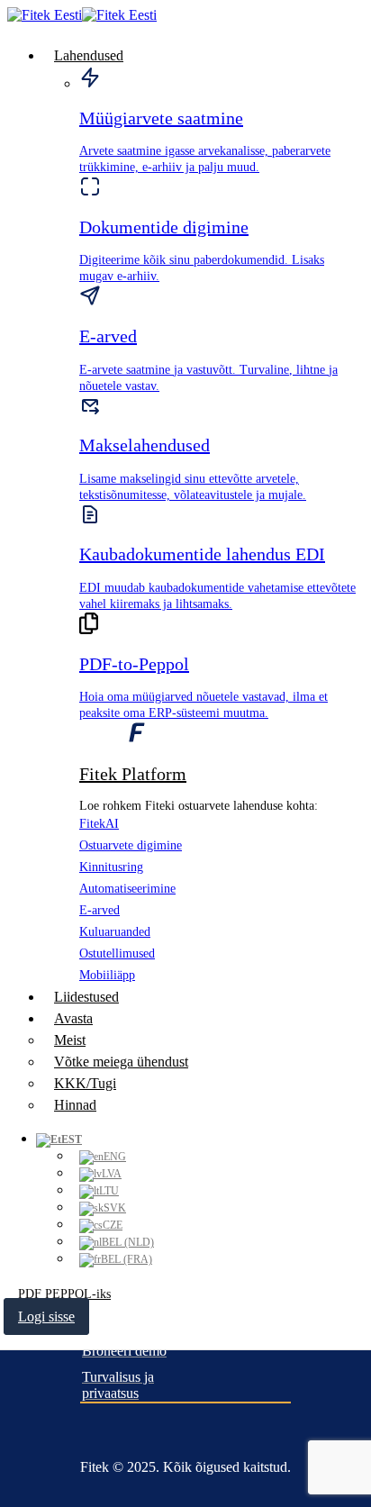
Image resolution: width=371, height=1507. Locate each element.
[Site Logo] (82, 15)
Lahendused (88, 55)
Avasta (73, 1018)
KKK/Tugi (85, 1083)
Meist (70, 1040)
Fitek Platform (132, 774)
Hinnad (75, 1104)
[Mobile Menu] (18, 1338)
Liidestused (86, 996)
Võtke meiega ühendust (121, 1061)
